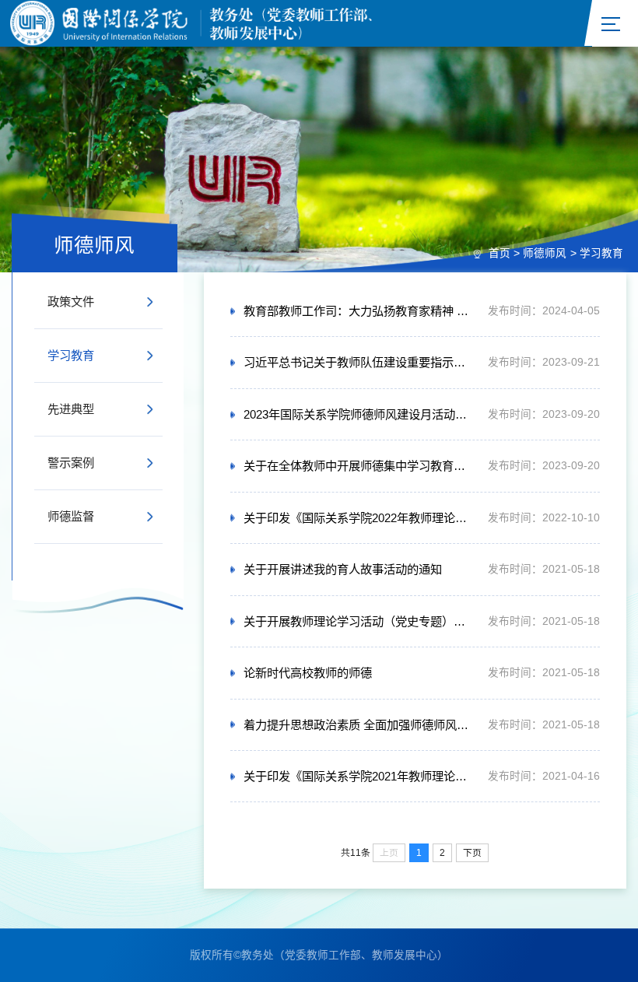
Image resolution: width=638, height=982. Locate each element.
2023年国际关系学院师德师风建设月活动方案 (359, 414)
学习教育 (601, 253)
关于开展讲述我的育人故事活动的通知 (343, 569)
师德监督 (70, 516)
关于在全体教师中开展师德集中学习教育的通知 (359, 465)
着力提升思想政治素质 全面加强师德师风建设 (359, 724)
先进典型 (70, 409)
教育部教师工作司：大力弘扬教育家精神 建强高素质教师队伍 (359, 310)
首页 (499, 253)
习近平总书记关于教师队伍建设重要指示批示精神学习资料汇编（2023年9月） (359, 362)
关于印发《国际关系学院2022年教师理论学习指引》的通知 (359, 517)
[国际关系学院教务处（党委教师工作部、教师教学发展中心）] (245, 23)
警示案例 (70, 462)
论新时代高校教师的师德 (308, 672)
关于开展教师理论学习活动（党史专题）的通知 (359, 621)
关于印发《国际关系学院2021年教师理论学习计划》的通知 (359, 776)
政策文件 (70, 301)
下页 (472, 852)
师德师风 (544, 253)
